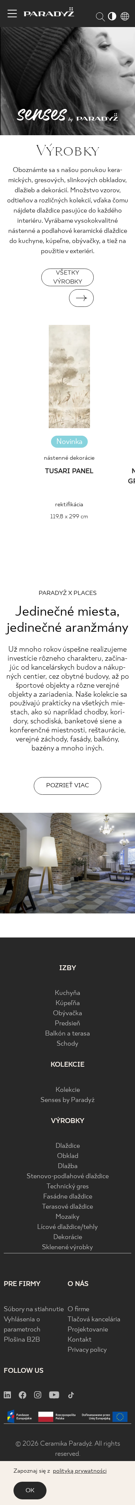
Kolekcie (68, 1090)
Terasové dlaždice (67, 1207)
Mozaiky (68, 1217)
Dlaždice (68, 1146)
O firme (78, 1309)
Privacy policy (87, 1350)
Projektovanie (88, 1330)
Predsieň (67, 1024)
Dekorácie (67, 1237)
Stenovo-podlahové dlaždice (68, 1176)
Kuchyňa (67, 993)
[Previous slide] (53, 298)
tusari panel (69, 472)
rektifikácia (69, 504)
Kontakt (80, 1340)
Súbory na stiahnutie (34, 1309)
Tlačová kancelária (94, 1320)
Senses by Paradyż (67, 1100)
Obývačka (67, 1013)
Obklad (67, 1156)
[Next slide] (81, 298)
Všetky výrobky (67, 277)
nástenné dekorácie (69, 458)
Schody (67, 1044)
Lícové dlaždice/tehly (67, 1227)
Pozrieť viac (67, 785)
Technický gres (67, 1187)
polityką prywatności (79, 1471)
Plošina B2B (22, 1340)
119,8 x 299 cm (69, 516)
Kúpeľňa (68, 1003)
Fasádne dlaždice (67, 1197)
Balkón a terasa (67, 1034)
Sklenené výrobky (67, 1247)
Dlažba (68, 1166)
